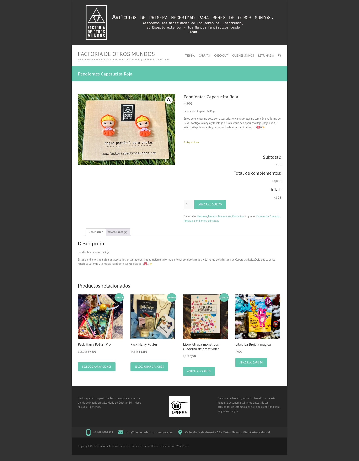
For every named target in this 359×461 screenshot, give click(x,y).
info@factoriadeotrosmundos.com (149, 432)
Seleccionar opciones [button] (96, 366)
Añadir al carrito (210, 204)
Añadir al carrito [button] (199, 371)
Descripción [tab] (96, 232)
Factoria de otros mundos (116, 54)
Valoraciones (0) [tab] (117, 232)
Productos (238, 216)
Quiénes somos (243, 55)
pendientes (200, 220)
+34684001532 (103, 432)
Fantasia (202, 216)
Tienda (190, 55)
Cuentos (275, 216)
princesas (213, 220)
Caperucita (262, 216)
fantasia (188, 220)
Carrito (204, 55)
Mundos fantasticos (219, 216)
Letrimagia (266, 55)
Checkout (221, 55)
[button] (169, 100)
